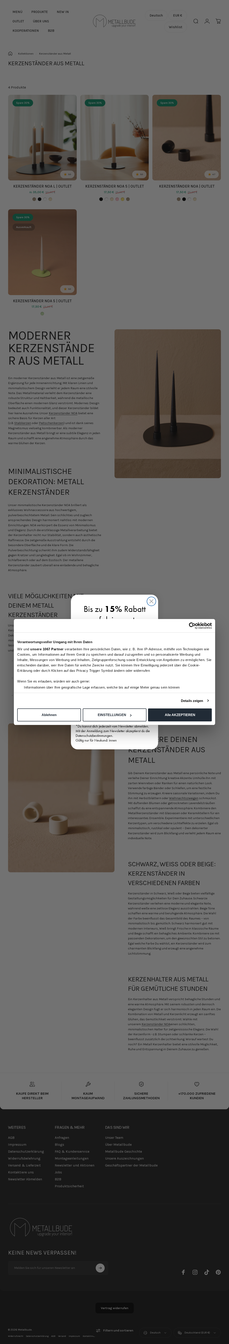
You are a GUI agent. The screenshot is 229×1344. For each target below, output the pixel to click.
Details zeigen (192, 701)
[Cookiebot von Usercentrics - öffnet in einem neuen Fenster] (192, 625)
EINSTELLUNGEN (112, 715)
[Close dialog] (151, 601)
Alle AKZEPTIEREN (180, 715)
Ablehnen (49, 715)
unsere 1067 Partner (47, 649)
